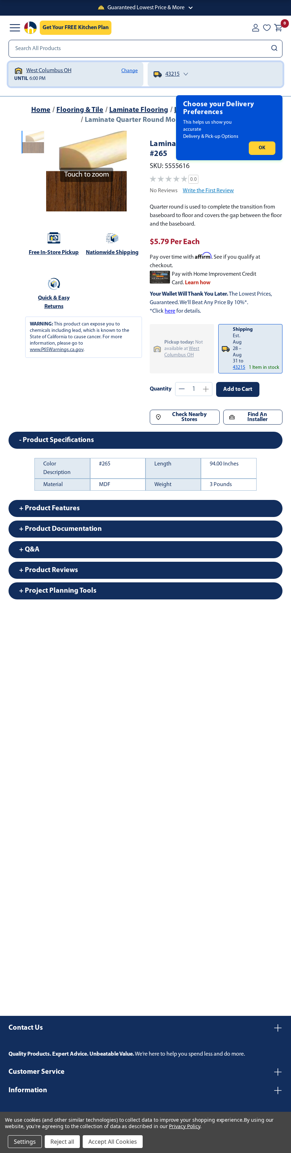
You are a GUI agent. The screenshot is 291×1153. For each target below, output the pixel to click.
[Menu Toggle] (15, 27)
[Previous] (55, 171)
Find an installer (257, 417)
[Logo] (30, 27)
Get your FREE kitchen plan (76, 28)
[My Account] (255, 28)
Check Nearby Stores (189, 417)
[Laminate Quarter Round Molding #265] (33, 142)
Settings (25, 1142)
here (170, 311)
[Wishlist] (267, 28)
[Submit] (275, 48)
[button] (145, 8)
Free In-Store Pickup (54, 252)
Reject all (62, 1142)
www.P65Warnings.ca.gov (56, 349)
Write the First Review (208, 191)
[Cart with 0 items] (278, 27)
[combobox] (145, 49)
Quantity (160, 389)
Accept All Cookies (112, 1142)
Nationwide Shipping (112, 252)
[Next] (117, 171)
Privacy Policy (184, 1126)
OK (262, 148)
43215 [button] (239, 367)
